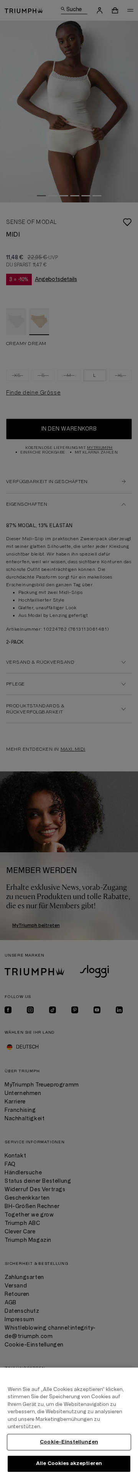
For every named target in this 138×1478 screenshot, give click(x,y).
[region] (69, 1423)
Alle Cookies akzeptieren (69, 1463)
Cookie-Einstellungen (69, 1442)
